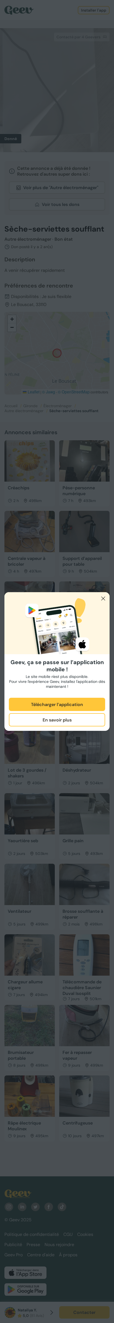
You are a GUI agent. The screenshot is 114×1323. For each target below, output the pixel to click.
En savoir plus (57, 720)
